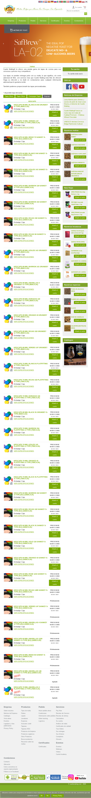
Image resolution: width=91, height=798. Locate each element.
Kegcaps (47, 96)
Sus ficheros (60, 734)
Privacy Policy (8, 728)
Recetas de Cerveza (62, 713)
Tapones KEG (25, 729)
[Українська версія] (77, 2)
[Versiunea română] (74, 2)
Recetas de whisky (62, 716)
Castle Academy (61, 754)
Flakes (23, 713)
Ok (41, 795)
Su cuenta (78, 7)
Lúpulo (23, 716)
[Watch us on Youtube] (80, 775)
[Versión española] (49, 2)
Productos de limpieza (28, 731)
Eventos (67, 21)
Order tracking (43, 718)
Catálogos (7, 716)
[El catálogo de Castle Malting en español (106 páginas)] (75, 344)
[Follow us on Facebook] (69, 85)
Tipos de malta (26, 710)
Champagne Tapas (34, 96)
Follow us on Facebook (11, 771)
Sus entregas (60, 731)
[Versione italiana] (58, 2)
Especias (24, 721)
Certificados (55, 21)
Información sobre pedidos (47, 716)
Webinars (59, 749)
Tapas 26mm (9, 96)
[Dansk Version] (67, 2)
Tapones (24, 726)
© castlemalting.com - (77, 784)
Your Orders (60, 729)
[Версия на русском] (55, 2)
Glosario (58, 739)
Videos (58, 752)
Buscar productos (27, 739)
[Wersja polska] (83, 2)
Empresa (11, 21)
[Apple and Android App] (25, 775)
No (47, 795)
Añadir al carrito (80, 140)
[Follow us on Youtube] (82, 85)
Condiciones (42, 713)
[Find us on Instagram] (68, 775)
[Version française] (43, 2)
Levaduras (24, 718)
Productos (22, 21)
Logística (42, 721)
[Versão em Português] (61, 2)
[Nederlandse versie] (46, 2)
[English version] (39, 2)
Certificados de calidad (63, 726)
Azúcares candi (26, 723)
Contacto (7, 762)
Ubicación (7, 764)
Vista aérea (7, 718)
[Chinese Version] (80, 2)
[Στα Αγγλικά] (70, 2)
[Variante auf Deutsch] (52, 2)
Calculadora (60, 718)
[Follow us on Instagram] (75, 85)
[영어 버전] (86, 2)
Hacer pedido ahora (45, 710)
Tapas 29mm (21, 96)
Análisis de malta (61, 723)
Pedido (33, 21)
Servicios (43, 21)
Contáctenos (78, 21)
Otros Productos (26, 736)
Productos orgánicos (27, 734)
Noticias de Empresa (10, 713)
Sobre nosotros (9, 710)
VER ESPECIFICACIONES (24, 111)
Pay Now (59, 710)
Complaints (59, 736)
